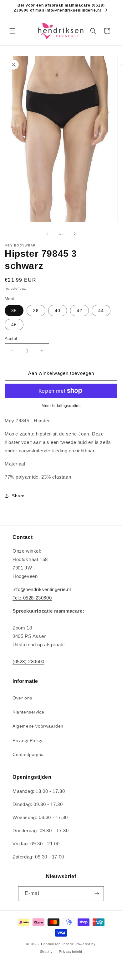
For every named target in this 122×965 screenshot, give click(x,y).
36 (14, 310)
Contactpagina (28, 754)
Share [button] (18, 495)
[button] (12, 31)
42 (79, 310)
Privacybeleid (70, 951)
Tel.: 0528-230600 (32, 597)
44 (101, 310)
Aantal (11, 338)
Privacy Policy (27, 740)
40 (57, 310)
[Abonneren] (97, 893)
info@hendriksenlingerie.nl (42, 589)
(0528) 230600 (28, 661)
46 (14, 324)
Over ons (22, 697)
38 (36, 310)
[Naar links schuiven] (47, 234)
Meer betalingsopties (61, 406)
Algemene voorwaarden (38, 726)
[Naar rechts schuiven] (75, 234)
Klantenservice (28, 711)
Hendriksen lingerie (57, 944)
